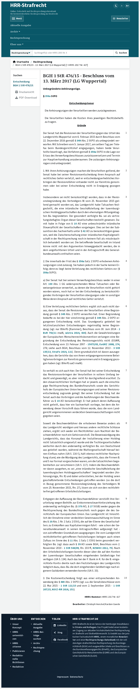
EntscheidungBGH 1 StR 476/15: (23, 83)
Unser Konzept (17, 625)
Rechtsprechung (20, 38)
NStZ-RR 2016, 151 (63, 589)
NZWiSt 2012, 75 (102, 548)
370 (80, 506)
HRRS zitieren (16, 644)
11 (71, 540)
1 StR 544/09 (71, 548)
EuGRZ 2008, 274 (109, 344)
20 (51, 521)
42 (84, 231)
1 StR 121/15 (68, 586)
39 (79, 544)
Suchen (17, 75)
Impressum (62, 676)
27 (91, 506)
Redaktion (18, 667)
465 (63, 582)
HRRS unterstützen (18, 635)
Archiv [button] (14, 31)
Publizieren (18, 651)
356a (48, 96)
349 (79, 141)
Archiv (36, 643)
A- (122, 5)
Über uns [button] (15, 44)
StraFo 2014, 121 (62, 352)
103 (50, 284)
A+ (127, 5)
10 (75, 224)
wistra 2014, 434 (75, 333)
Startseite (22, 62)
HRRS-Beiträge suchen (38, 635)
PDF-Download (27, 98)
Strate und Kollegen (85, 627)
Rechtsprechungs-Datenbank (101, 639)
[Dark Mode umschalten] (116, 5)
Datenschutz (76, 676)
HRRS (96, 636)
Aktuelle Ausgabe (20, 25)
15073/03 (93, 344)
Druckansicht (26, 92)
